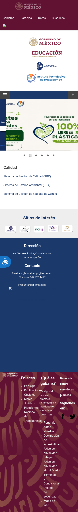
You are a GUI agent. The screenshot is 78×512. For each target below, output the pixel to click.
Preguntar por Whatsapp (32, 300)
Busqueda (58, 18)
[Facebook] (63, 418)
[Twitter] (73, 418)
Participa (26, 18)
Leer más (46, 414)
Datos (42, 18)
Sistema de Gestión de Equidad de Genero (30, 193)
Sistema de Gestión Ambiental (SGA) (26, 185)
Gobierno (8, 18)
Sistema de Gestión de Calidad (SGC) (27, 176)
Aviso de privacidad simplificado (51, 466)
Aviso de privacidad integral (50, 453)
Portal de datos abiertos (49, 427)
